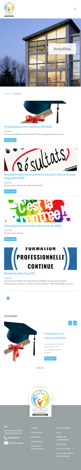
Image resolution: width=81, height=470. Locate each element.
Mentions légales (63, 428)
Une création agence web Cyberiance (65, 454)
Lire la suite (11, 140)
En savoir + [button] (51, 358)
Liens (58, 432)
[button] (37, 367)
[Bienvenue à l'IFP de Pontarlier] (9, 9)
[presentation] (70, 322)
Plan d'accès (61, 444)
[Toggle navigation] (75, 9)
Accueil (7, 93)
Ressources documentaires (37, 447)
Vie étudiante (36, 441)
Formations (35, 437)
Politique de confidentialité (62, 438)
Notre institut (37, 432)
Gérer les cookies (63, 448)
